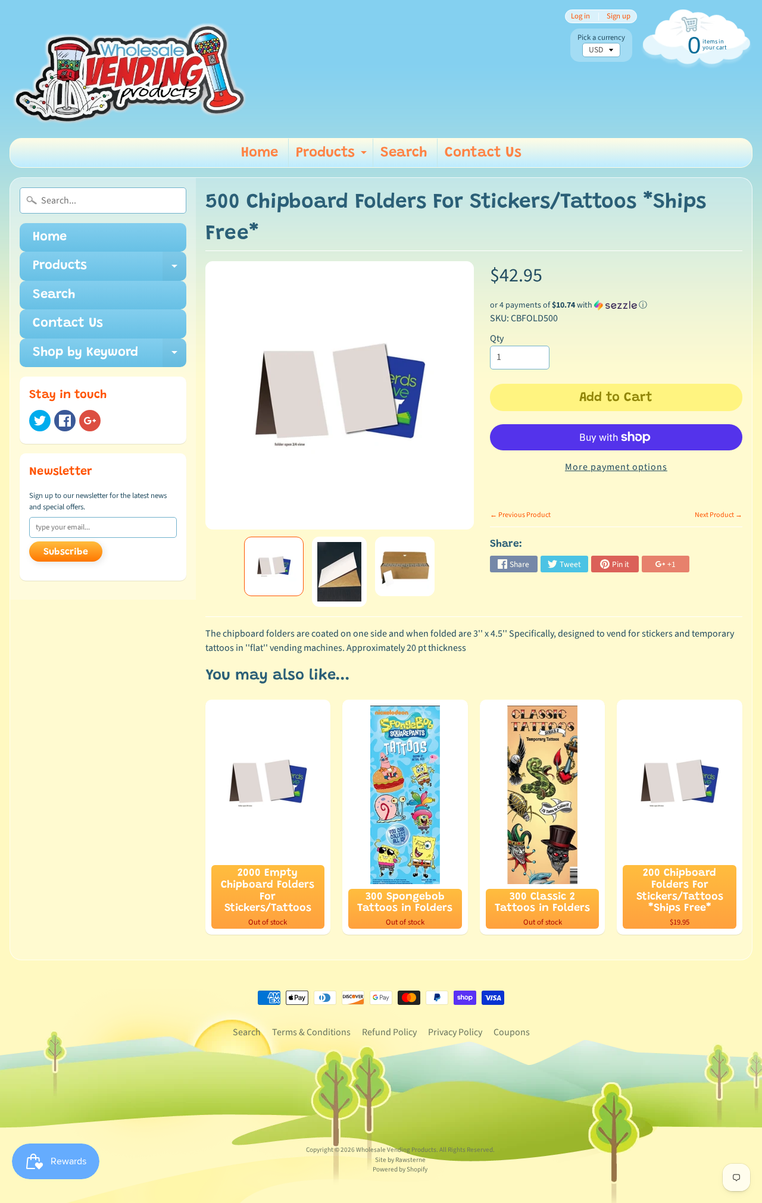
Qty (497, 338)
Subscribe (65, 552)
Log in (580, 16)
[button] (616, 305)
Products (333, 156)
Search (403, 153)
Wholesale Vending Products (396, 1149)
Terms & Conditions (311, 1032)
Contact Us (483, 153)
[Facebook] (65, 420)
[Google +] (90, 420)
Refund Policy (389, 1032)
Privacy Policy (455, 1032)
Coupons (512, 1032)
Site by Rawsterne (400, 1159)
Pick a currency (601, 37)
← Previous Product (520, 515)
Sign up (618, 16)
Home (259, 153)
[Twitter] (40, 420)
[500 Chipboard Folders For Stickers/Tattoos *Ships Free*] (274, 566)
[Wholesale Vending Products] (133, 69)
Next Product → (718, 515)
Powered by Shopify (400, 1169)
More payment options (616, 467)
